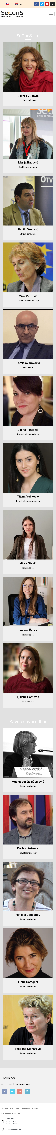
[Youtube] (47, 4)
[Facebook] (36, 4)
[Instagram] (52, 4)
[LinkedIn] (19, 1091)
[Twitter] (42, 4)
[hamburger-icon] (51, 14)
